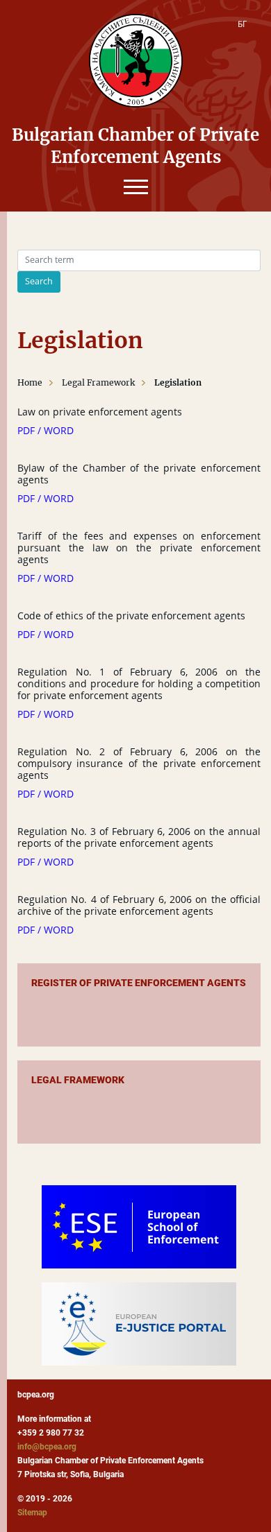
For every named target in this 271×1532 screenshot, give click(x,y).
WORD (59, 430)
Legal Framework (98, 382)
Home (29, 382)
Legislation (178, 382)
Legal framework (77, 1079)
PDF (26, 430)
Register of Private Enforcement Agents (138, 982)
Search (39, 281)
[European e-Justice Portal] (139, 1324)
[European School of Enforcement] (139, 1226)
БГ (242, 24)
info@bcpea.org (46, 1447)
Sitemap (32, 1512)
